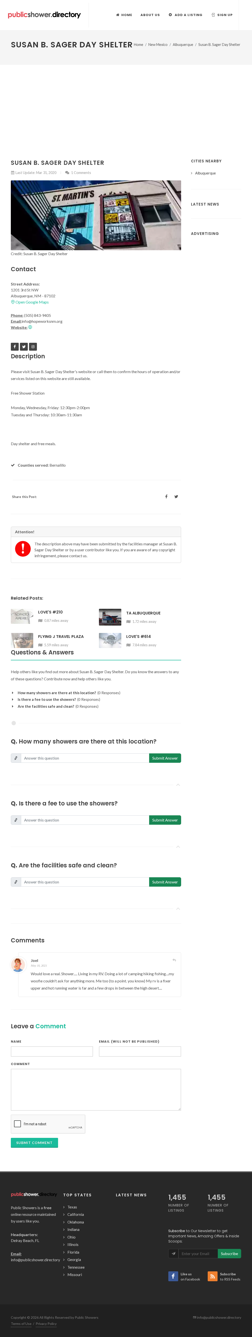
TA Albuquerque (143, 613)
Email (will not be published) (129, 1041)
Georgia (74, 1259)
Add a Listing (188, 15)
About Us (150, 15)
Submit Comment (34, 1143)
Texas (72, 1207)
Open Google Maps (32, 302)
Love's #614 (138, 636)
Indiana (73, 1229)
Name (16, 1041)
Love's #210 (50, 612)
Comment (20, 1064)
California (75, 1214)
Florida (73, 1252)
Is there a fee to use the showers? (47, 699)
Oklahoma (75, 1222)
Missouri (74, 1274)
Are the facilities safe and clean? (46, 706)
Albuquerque (183, 44)
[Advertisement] (126, 101)
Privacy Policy (46, 1323)
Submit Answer (165, 758)
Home (138, 44)
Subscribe (229, 1253)
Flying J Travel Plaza (61, 636)
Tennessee (76, 1267)
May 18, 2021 (39, 965)
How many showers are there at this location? (57, 692)
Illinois (73, 1244)
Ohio (71, 1237)
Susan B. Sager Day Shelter (219, 44)
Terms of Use (21, 1323)
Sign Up (224, 15)
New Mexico (158, 44)
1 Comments (80, 173)
